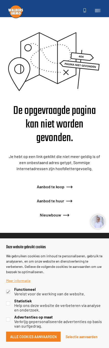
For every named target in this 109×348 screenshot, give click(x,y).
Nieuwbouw (50, 214)
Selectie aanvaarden (82, 336)
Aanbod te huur (50, 200)
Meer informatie (18, 280)
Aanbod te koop (50, 186)
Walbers (15, 11)
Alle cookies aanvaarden (33, 336)
